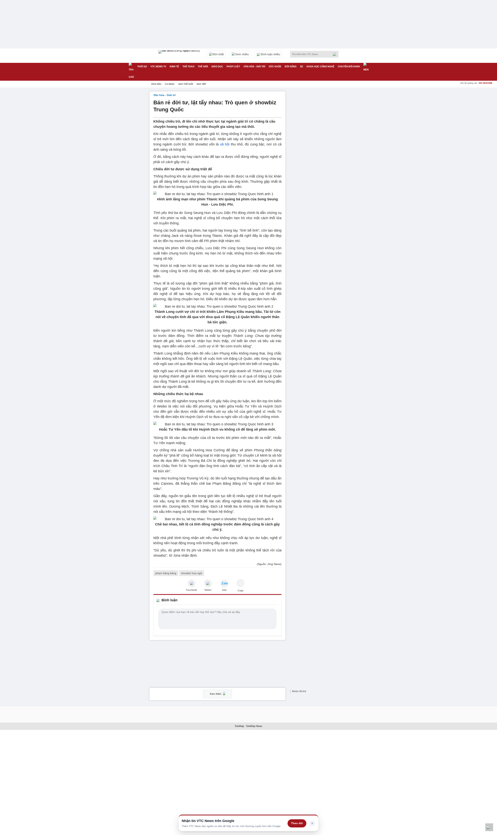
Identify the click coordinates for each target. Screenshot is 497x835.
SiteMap (239, 726)
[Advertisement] (318, 149)
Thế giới (203, 66)
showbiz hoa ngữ (191, 573)
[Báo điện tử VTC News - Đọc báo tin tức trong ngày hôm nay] (179, 55)
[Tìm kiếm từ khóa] (336, 54)
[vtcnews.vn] (192, 583)
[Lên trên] (489, 827)
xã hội (224, 144)
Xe (301, 66)
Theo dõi (297, 823)
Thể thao (188, 66)
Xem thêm (216, 693)
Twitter (208, 590)
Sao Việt (201, 84)
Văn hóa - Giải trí (254, 66)
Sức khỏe (275, 66)
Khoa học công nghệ (320, 66)
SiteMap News (254, 726)
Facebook (191, 590)
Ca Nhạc (170, 84)
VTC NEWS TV (158, 66)
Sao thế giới (185, 84)
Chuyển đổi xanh (349, 66)
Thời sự (142, 66)
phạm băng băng (165, 573)
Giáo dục (217, 66)
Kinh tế (174, 66)
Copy (240, 590)
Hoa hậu (156, 84)
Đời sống (290, 66)
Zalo (224, 590)
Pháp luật (233, 66)
